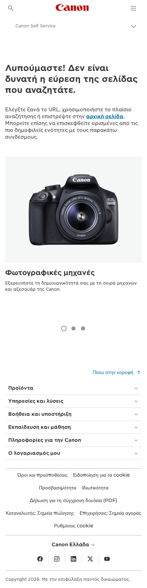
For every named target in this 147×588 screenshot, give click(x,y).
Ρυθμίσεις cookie (73, 526)
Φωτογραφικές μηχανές (50, 272)
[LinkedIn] (73, 559)
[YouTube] (107, 559)
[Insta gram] (56, 559)
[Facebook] (40, 559)
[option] (73, 237)
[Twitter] (90, 559)
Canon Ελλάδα (71, 544)
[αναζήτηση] (10, 8)
